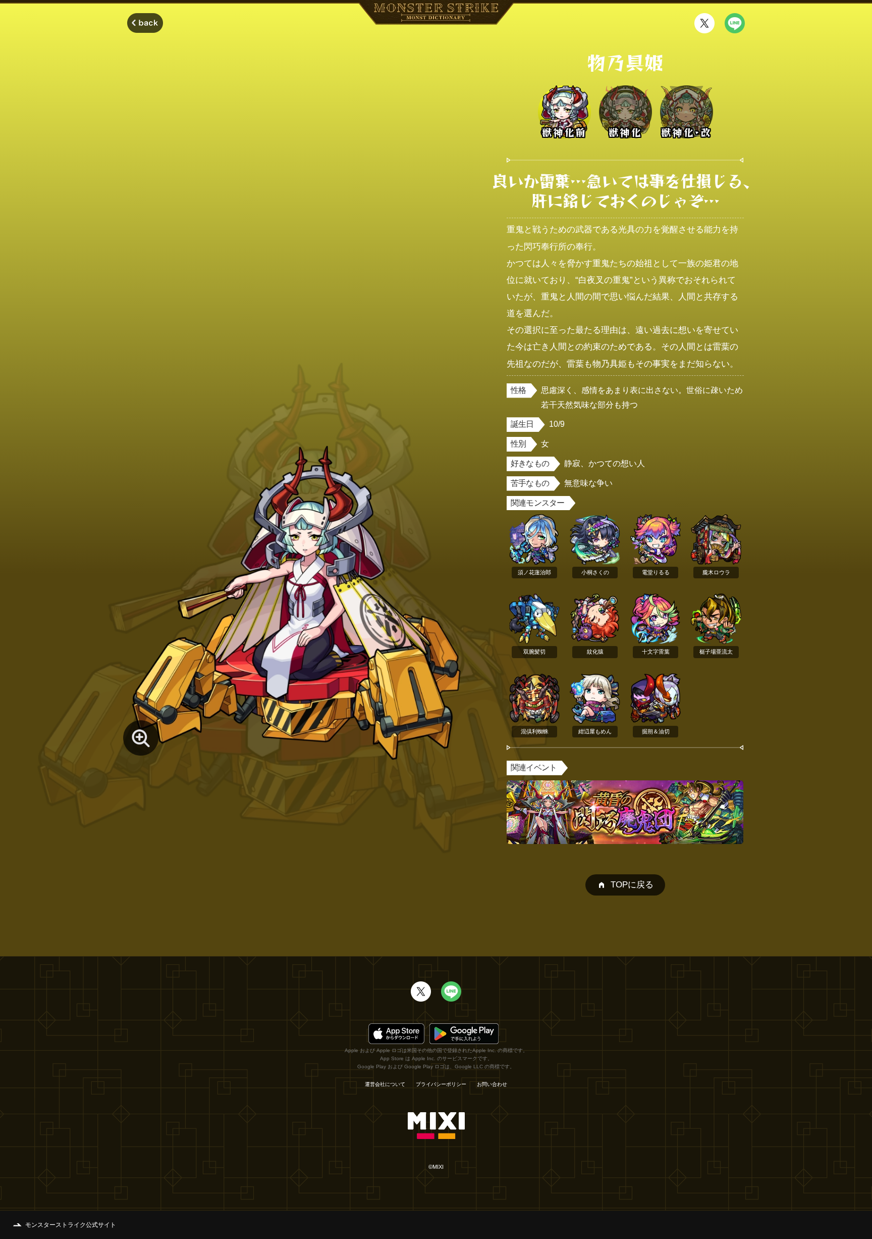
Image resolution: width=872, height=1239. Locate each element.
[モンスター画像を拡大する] (140, 738)
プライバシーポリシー (441, 1084)
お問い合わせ (492, 1084)
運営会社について (385, 1084)
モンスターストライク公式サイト (70, 1224)
